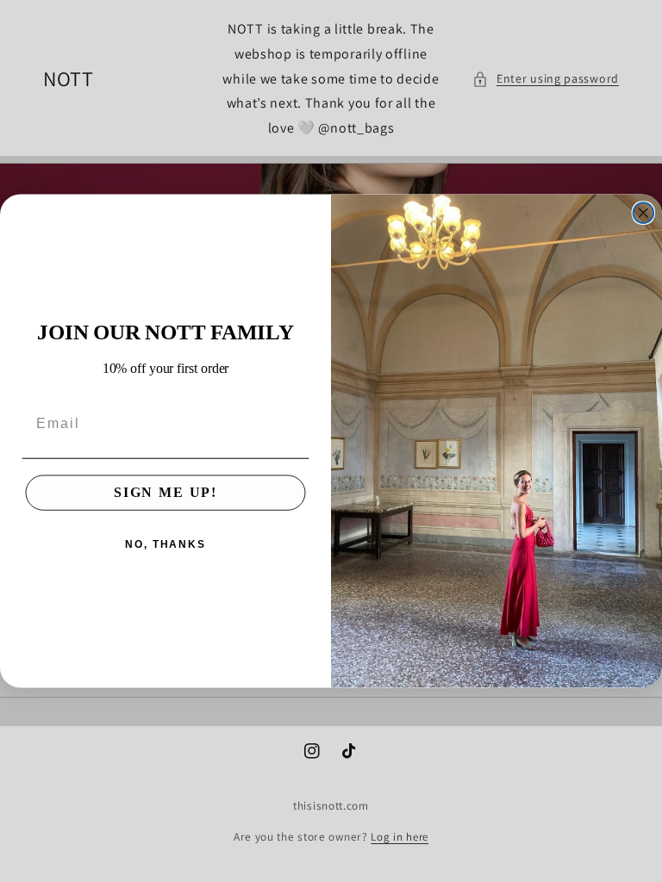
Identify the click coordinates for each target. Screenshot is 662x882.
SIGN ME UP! (165, 493)
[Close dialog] (644, 212)
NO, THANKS (165, 545)
